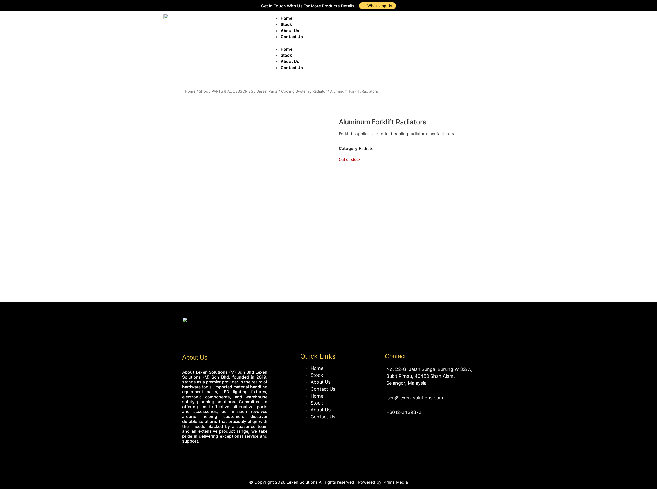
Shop (203, 91)
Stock (286, 24)
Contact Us (292, 36)
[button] (343, 43)
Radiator (319, 91)
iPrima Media (395, 482)
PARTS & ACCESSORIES (232, 91)
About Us (290, 30)
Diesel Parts (267, 91)
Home (287, 18)
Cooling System (295, 91)
